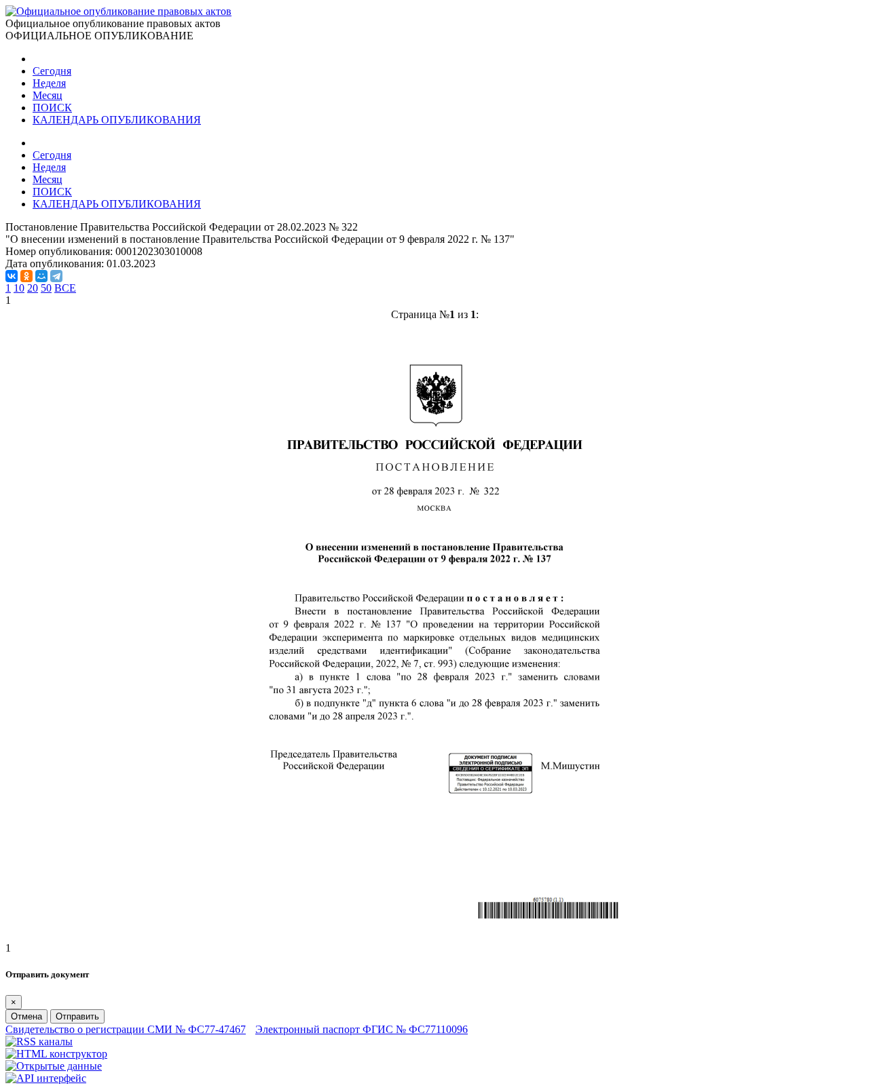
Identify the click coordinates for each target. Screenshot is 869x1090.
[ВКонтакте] (11, 276)
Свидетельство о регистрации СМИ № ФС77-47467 (125, 1029)
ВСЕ (65, 288)
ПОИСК (52, 107)
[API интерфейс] (45, 1078)
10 (19, 288)
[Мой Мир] (41, 276)
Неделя (49, 83)
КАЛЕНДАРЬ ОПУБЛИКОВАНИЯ (117, 119)
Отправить (77, 1016)
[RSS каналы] (39, 1041)
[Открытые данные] (53, 1066)
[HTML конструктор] (56, 1053)
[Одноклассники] (26, 276)
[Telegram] (56, 276)
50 (46, 288)
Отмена (26, 1016)
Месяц (47, 95)
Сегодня (52, 71)
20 (32, 288)
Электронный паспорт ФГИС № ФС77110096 (361, 1029)
